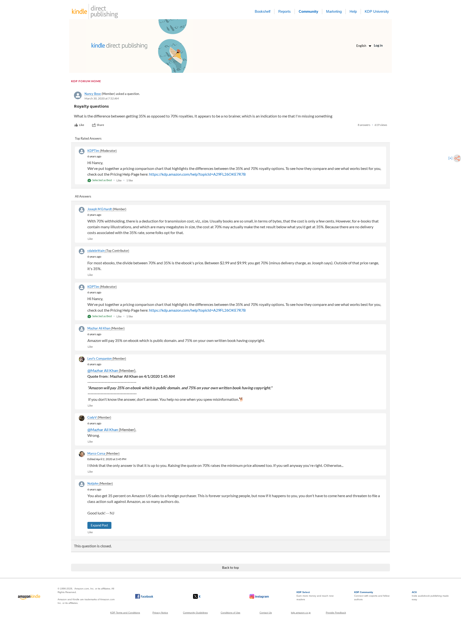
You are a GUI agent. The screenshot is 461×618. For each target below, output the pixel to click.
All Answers (83, 196)
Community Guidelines (195, 612)
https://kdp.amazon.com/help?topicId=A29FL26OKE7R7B (197, 174)
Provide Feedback (336, 612)
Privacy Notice (160, 612)
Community (308, 11)
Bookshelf (262, 11)
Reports (284, 11)
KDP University (377, 11)
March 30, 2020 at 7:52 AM (102, 98)
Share (100, 125)
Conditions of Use (230, 612)
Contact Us (266, 612)
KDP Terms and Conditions (125, 612)
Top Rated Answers (88, 138)
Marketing (334, 11)
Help (353, 11)
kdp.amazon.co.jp (301, 612)
